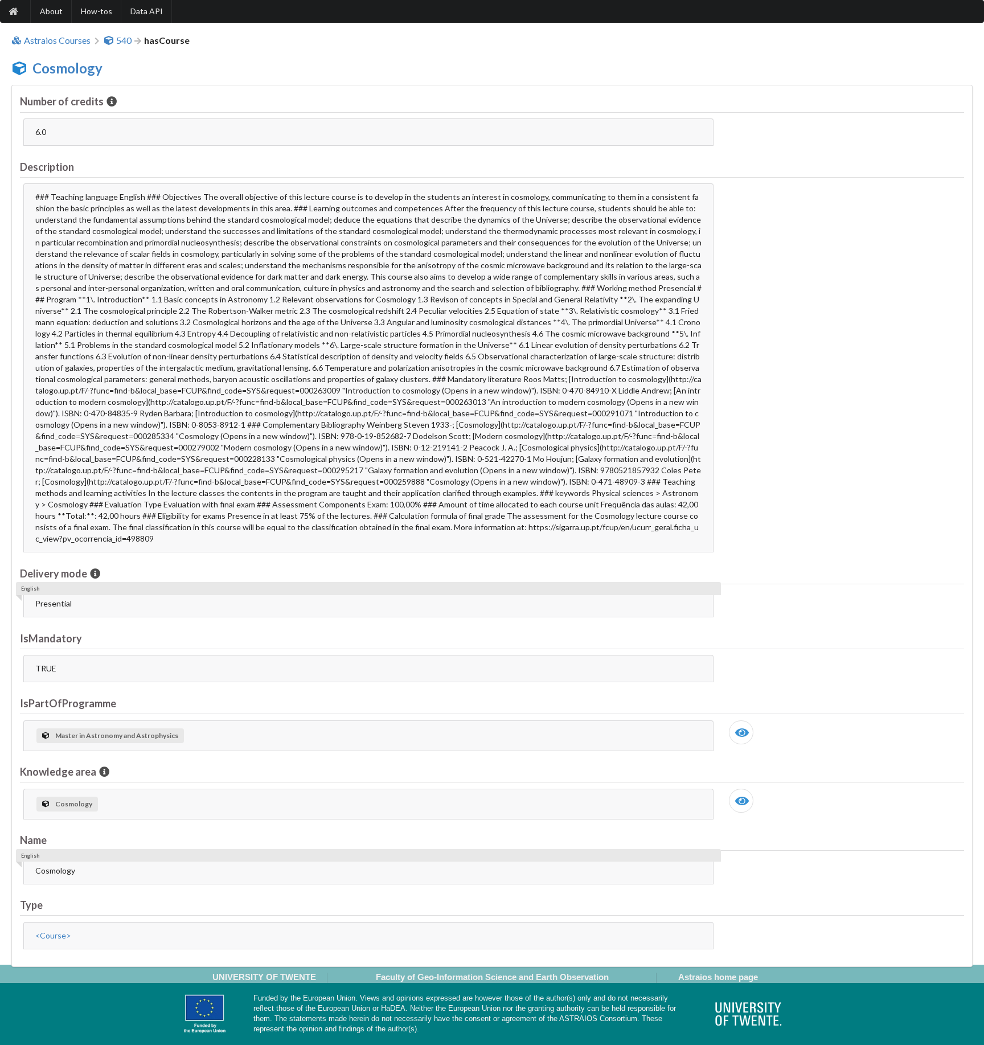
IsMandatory (51, 638)
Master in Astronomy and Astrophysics (116, 735)
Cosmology (67, 68)
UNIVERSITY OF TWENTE (264, 977)
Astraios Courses (57, 40)
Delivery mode (53, 573)
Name (33, 840)
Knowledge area (58, 771)
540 (124, 40)
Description (47, 167)
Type (31, 905)
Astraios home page (718, 977)
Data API (146, 11)
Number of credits (62, 101)
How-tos (96, 11)
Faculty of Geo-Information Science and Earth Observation (492, 977)
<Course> (53, 935)
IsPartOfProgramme (68, 703)
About (51, 11)
